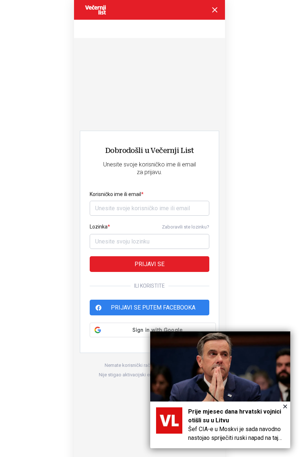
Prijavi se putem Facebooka (153, 307)
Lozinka (99, 227)
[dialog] (220, 389)
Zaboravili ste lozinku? (185, 227)
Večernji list (95, 10)
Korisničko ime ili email (115, 194)
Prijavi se (149, 264)
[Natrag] (214, 9)
